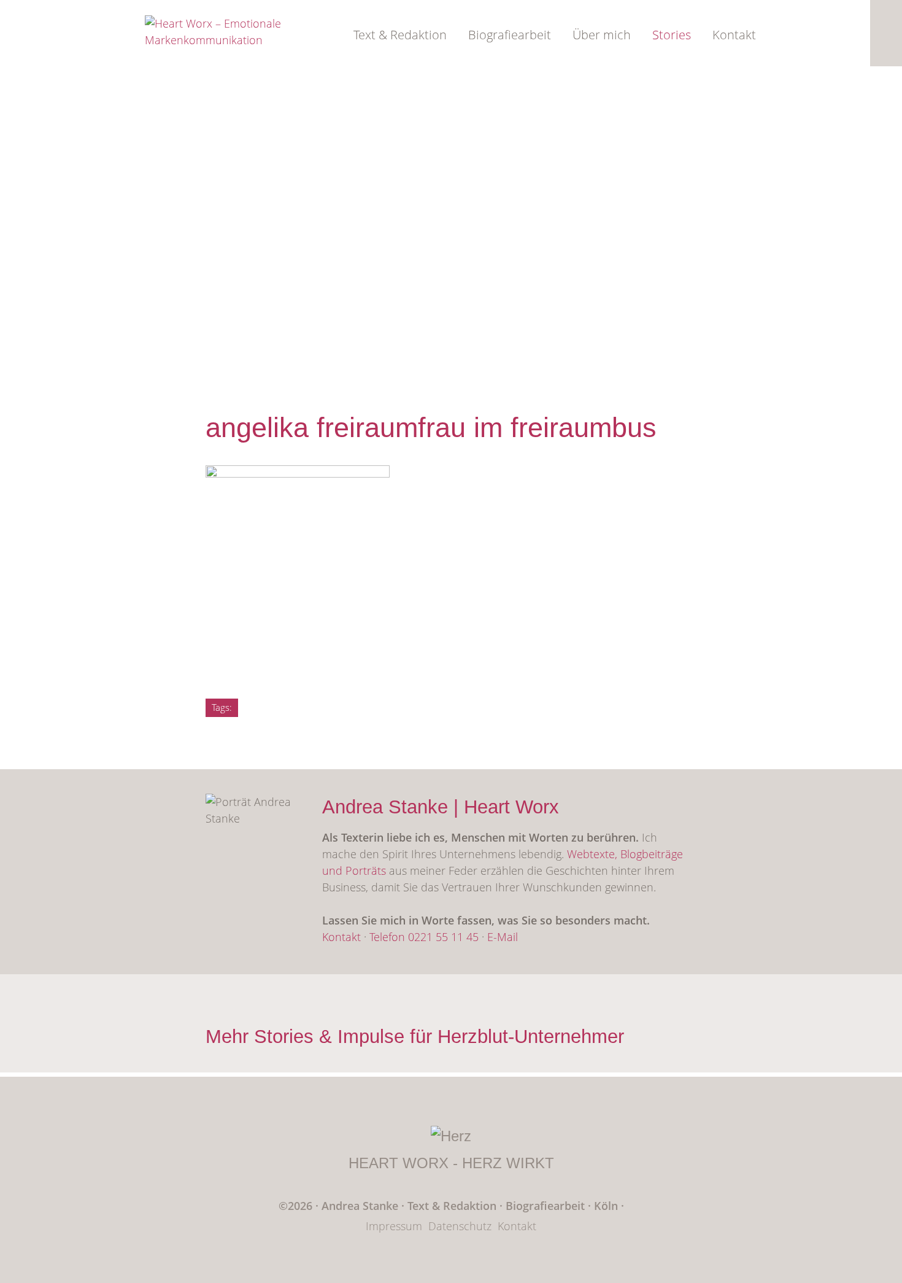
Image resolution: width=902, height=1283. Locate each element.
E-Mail (502, 936)
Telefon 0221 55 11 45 (424, 936)
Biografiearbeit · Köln (563, 1205)
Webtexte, (593, 854)
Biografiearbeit (509, 34)
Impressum (394, 1226)
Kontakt (734, 34)
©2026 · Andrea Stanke (338, 1205)
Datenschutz (459, 1226)
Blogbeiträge (651, 854)
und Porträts (354, 870)
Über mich (601, 34)
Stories (671, 34)
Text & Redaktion (400, 34)
